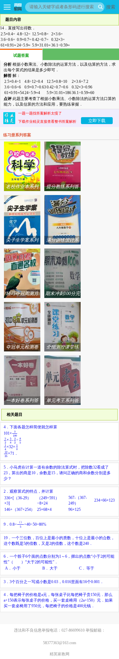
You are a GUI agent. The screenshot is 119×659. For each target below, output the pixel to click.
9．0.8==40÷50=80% (25, 524)
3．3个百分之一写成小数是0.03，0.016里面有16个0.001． (54, 581)
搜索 (110, 7)
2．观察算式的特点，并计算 (59, 500)
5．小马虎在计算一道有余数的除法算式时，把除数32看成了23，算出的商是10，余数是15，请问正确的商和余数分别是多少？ (57, 473)
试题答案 (21, 55)
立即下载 (96, 120)
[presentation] (15, 433)
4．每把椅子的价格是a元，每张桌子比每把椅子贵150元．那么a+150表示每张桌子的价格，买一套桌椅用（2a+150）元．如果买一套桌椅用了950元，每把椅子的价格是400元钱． (58, 600)
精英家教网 (59, 654)
